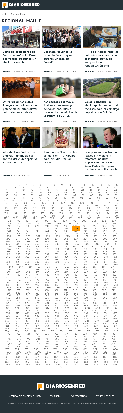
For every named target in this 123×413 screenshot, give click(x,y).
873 (86, 364)
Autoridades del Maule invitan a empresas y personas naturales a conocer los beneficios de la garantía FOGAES (60, 109)
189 (99, 218)
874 (96, 364)
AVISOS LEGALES (105, 396)
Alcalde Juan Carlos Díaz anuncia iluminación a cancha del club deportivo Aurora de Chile (20, 157)
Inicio (4, 14)
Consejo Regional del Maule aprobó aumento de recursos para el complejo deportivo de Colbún (102, 107)
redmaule (8, 71)
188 (89, 218)
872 (77, 364)
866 (18, 364)
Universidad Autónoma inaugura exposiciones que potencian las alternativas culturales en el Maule (20, 107)
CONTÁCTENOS (79, 396)
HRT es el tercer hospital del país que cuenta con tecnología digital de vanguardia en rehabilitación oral (101, 59)
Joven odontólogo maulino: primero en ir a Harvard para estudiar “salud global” (61, 157)
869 (48, 364)
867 (28, 364)
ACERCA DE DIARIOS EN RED (25, 396)
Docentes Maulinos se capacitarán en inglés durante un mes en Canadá (58, 57)
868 (38, 364)
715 (70, 331)
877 (61, 367)
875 (105, 364)
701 (57, 328)
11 (77, 185)
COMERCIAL (56, 396)
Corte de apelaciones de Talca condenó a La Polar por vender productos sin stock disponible (19, 57)
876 (115, 364)
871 (67, 364)
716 (80, 331)
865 (8, 364)
